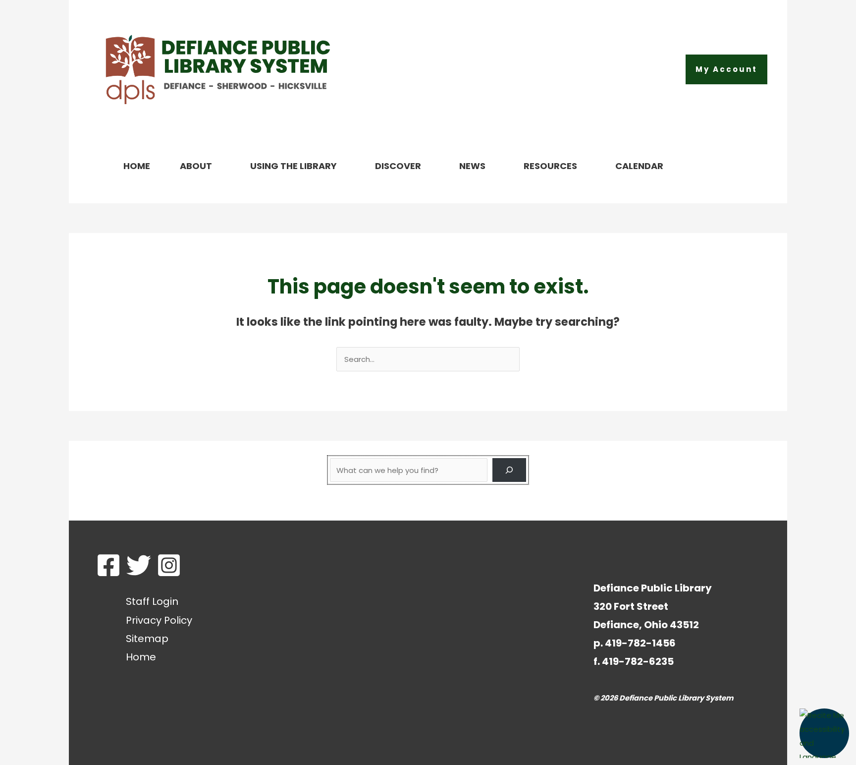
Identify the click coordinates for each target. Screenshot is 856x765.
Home (141, 657)
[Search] (509, 470)
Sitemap (147, 639)
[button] (726, 69)
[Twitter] (138, 565)
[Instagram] (169, 565)
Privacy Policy (159, 620)
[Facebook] (108, 565)
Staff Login (152, 601)
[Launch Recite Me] (824, 733)
